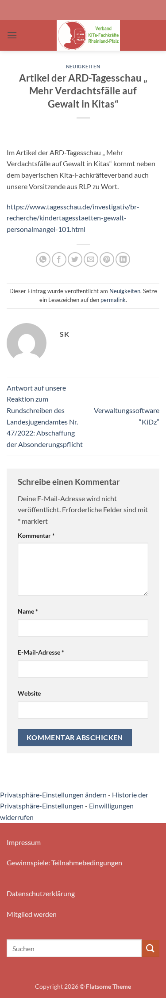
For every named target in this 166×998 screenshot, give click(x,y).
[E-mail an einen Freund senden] (91, 259)
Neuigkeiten (83, 66)
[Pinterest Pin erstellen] (107, 259)
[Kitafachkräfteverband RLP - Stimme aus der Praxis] (88, 35)
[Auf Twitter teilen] (75, 259)
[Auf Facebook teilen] (59, 259)
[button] (12, 35)
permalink (113, 299)
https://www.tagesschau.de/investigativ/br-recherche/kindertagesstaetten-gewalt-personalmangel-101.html (73, 217)
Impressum (24, 842)
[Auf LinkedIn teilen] (123, 259)
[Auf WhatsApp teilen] (43, 259)
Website (29, 693)
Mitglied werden (32, 914)
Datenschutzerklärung (41, 893)
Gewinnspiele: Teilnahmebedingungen (64, 862)
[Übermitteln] (150, 948)
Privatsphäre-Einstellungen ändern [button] (53, 794)
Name (28, 611)
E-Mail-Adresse (41, 652)
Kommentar (36, 535)
